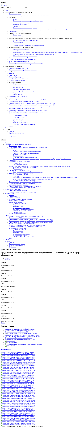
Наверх (3, 323)
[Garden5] (18, 400)
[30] (17, 352)
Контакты (7, 239)
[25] (17, 369)
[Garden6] (18, 365)
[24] (18, 360)
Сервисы (7, 241)
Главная (7, 143)
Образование (13, 160)
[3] (17, 408)
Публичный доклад (14, 198)
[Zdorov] (18, 357)
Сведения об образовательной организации (18, 144)
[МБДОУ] (4, 5)
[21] (18, 418)
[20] (17, 364)
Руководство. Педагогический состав (19, 162)
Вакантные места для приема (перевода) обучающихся (25, 182)
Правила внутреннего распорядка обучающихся (27, 151)
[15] (17, 380)
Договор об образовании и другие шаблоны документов (25, 226)
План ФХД (16, 176)
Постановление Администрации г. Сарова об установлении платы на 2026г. (31, 221)
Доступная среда (18, 169)
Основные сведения (15, 146)
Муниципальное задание (20, 174)
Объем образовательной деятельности (24, 180)
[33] (17, 378)
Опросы (11, 242)
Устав (14, 150)
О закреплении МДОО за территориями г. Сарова (23, 218)
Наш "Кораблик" (9, 193)
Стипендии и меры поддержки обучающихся (22, 183)
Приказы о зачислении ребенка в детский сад (22, 192)
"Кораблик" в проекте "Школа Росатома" (20, 199)
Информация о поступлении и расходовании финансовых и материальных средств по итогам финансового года (46, 177)
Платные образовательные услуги (19, 170)
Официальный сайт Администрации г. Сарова (18, 338)
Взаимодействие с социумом (17, 213)
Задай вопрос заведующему (17, 244)
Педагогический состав (20, 164)
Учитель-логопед (18, 206)
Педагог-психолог (18, 205)
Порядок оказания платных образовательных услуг (28, 172)
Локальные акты (18, 156)
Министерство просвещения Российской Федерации (20, 329)
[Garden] (18, 421)
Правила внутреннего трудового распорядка (26, 153)
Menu (3, 140)
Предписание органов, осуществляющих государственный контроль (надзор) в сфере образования (42, 159)
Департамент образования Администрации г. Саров (20, 339)
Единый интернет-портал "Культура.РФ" (16, 332)
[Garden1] (18, 370)
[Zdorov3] (18, 392)
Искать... (3, 7)
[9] (18, 415)
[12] (18, 403)
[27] (18, 398)
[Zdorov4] (18, 355)
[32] (18, 388)
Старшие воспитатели (19, 203)
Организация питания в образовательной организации (25, 186)
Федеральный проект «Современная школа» (22, 224)
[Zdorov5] (17, 377)
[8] (17, 372)
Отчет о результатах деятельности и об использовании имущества (32, 179)
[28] (17, 387)
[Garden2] (17, 382)
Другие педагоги (18, 212)
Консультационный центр (16, 200)
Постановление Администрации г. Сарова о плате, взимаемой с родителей (31, 219)
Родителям (8, 215)
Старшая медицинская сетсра (22, 211)
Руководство (16, 163)
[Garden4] (17, 375)
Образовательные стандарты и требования (22, 187)
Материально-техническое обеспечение (25, 167)
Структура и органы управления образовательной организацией (28, 147)
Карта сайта (12, 247)
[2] (18, 405)
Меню (10, 238)
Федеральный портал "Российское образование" (19, 330)
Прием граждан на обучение (13, 189)
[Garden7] (18, 401)
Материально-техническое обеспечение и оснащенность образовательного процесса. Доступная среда (39, 166)
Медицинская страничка (20, 235)
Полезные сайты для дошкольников (23, 236)
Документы (12, 149)
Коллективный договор (19, 154)
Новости (11, 195)
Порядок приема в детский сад (18, 190)
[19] (17, 395)
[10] (18, 411)
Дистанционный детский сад (17, 228)
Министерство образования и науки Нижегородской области (22, 335)
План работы (13, 196)
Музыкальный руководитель (21, 208)
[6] (18, 354)
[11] (18, 420)
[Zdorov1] (18, 390)
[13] (17, 423)
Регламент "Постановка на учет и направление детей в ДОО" (27, 216)
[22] (18, 397)
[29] (17, 373)
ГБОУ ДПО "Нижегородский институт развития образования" (23, 336)
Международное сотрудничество (18, 185)
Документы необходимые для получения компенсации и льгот (27, 225)
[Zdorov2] (17, 385)
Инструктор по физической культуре (23, 209)
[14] (18, 362)
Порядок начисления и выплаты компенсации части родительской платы (30, 222)
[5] (18, 425)
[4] (18, 359)
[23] (18, 406)
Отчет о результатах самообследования (25, 157)
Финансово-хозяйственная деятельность (21, 173)
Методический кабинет (15, 202)
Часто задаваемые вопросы (17, 245)
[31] (18, 393)
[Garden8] (18, 413)
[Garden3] (18, 410)
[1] (17, 383)
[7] (17, 416)
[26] (17, 367)
